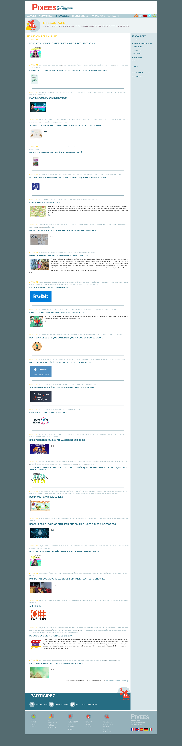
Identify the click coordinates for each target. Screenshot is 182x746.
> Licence (106, 728)
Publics (135, 60)
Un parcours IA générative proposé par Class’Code (60, 363)
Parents (81, 630)
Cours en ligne (89, 174)
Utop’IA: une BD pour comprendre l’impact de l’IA (58, 255)
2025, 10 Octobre (44, 309)
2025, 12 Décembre (44, 282)
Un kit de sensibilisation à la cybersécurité (55, 152)
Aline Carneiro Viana (43, 548)
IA (41, 227)
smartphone (90, 464)
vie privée (115, 493)
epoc (119, 174)
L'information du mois (89, 491)
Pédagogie (80, 147)
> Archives (33, 723)
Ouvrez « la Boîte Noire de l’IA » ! (49, 413)
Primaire (53, 334)
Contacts (113, 16)
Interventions (80, 16)
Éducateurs (110, 359)
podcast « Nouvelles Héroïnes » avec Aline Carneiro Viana (64, 551)
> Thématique (52, 722)
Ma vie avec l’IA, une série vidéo (48, 98)
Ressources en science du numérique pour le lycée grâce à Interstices (72, 524)
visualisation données (72, 493)
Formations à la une (89, 65)
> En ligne (88, 723)
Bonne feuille (123, 92)
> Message (88, 724)
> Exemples (70, 729)
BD (56, 252)
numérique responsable (105, 65)
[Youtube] (145, 16)
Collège (84, 92)
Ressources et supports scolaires (115, 147)
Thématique (137, 57)
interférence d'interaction (92, 309)
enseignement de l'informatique (45, 284)
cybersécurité (34, 149)
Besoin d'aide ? (138, 76)
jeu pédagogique (72, 409)
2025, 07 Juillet (43, 384)
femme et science (90, 384)
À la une (79, 65)
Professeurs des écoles (91, 282)
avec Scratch (137, 50)
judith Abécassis (103, 40)
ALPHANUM (35, 606)
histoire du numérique (110, 600)
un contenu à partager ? (86, 704)
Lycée (90, 92)
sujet (51, 436)
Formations (98, 16)
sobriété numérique (36, 67)
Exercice (115, 434)
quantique (110, 491)
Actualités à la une (76, 546)
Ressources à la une (54, 40)
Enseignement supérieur (96, 119)
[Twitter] (140, 16)
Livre (103, 660)
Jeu (39, 227)
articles (32, 520)
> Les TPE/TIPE (89, 726)
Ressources (53, 721)
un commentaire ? (62, 704)
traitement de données (80, 199)
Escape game (50, 461)
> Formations (71, 726)
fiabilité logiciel (94, 199)
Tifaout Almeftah (118, 573)
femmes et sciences (90, 40)
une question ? (42, 704)
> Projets (33, 726)
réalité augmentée (121, 491)
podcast (80, 40)
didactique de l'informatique (88, 284)
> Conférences (71, 723)
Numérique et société (69, 65)
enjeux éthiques (48, 227)
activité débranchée (52, 632)
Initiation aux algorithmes (77, 627)
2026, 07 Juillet (43, 546)
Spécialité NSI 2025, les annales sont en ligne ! (57, 440)
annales (56, 436)
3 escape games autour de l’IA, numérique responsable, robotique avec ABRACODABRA (78, 468)
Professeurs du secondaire (102, 92)
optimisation (63, 122)
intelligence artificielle (47, 92)
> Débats (69, 728)
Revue (121, 282)
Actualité (33, 721)
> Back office (107, 731)
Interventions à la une (69, 40)
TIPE (42, 122)
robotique (113, 174)
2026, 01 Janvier (43, 199)
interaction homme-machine (38, 493)
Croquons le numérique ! (44, 202)
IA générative (121, 359)
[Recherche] (154, 16)
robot (107, 174)
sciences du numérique (109, 309)
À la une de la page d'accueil (57, 119)
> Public (50, 724)
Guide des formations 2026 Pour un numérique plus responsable (68, 71)
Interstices (121, 518)
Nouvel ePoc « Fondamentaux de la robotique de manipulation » (67, 177)
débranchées (137, 47)
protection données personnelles (92, 493)
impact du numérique (121, 65)
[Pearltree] (150, 16)
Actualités (45, 16)
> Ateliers (70, 724)
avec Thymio (137, 53)
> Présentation (108, 724)
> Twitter (33, 724)
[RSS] (136, 16)
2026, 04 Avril (42, 40)
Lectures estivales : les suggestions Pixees (56, 663)
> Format (51, 726)
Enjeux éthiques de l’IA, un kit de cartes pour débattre (62, 230)
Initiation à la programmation (68, 630)
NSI (47, 436)
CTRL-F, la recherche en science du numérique (56, 313)
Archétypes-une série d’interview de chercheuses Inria (62, 387)
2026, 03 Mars (43, 147)
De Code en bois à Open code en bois (51, 636)
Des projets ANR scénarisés (46, 497)
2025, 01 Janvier (46, 491)
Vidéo (115, 92)
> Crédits (106, 729)
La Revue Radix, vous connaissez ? (49, 288)
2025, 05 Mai (42, 461)
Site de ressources (111, 119)
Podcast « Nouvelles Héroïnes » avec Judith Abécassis (62, 43)
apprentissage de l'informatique (67, 284)
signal (70, 199)
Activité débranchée (114, 627)
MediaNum (108, 493)
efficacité (36, 122)
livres (118, 660)
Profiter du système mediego (117, 681)
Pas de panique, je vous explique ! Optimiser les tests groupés (67, 579)
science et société (55, 493)
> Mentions (106, 726)
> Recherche (52, 727)
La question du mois (75, 309)
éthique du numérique (115, 334)
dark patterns (101, 491)
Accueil (31, 16)
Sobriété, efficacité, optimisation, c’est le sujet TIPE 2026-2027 (66, 125)
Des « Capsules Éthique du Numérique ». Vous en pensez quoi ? (66, 338)
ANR (63, 493)
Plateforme (41, 632)
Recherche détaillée (141, 73)
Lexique (135, 67)
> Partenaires (107, 723)
